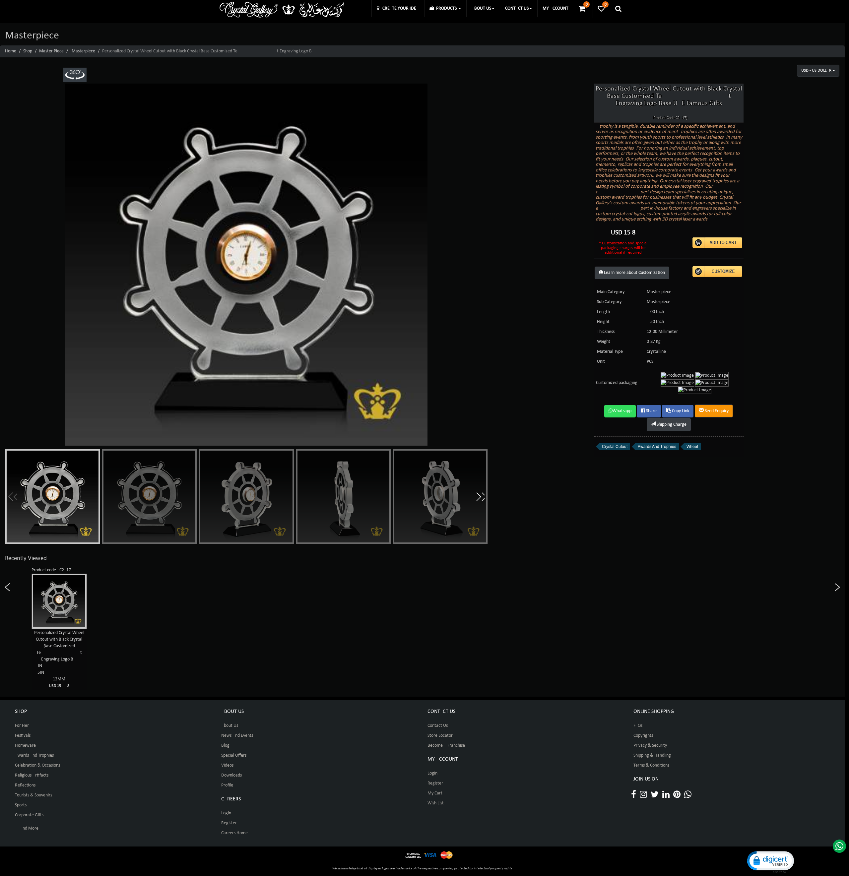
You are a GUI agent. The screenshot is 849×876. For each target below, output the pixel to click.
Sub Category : (610, 301)
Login (226, 813)
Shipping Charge (671, 424)
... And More (26, 828)
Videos (227, 765)
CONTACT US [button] (517, 8)
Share (651, 410)
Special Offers (233, 755)
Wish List (435, 803)
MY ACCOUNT (555, 8)
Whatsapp (622, 410)
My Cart (434, 793)
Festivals (23, 735)
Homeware (25, 745)
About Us (229, 725)
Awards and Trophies (34, 755)
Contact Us (437, 725)
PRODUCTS (446, 8)
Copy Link (680, 410)
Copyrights (643, 735)
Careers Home (234, 833)
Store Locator (440, 735)
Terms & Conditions (651, 765)
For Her (22, 725)
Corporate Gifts (29, 815)
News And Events (237, 735)
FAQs (637, 725)
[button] (480, 496)
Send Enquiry (716, 410)
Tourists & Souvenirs (33, 795)
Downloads (231, 775)
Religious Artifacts (31, 775)
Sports (21, 805)
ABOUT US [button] (481, 8)
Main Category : (612, 291)
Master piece (51, 51)
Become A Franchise (446, 745)
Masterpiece (83, 51)
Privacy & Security (650, 745)
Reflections (25, 785)
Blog (225, 745)
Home (10, 51)
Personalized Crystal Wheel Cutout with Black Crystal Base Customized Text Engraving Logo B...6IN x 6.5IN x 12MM (59, 659)
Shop (27, 51)
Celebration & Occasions (37, 765)
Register (229, 823)
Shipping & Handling (652, 755)
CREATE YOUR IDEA (399, 8)
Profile (227, 785)
